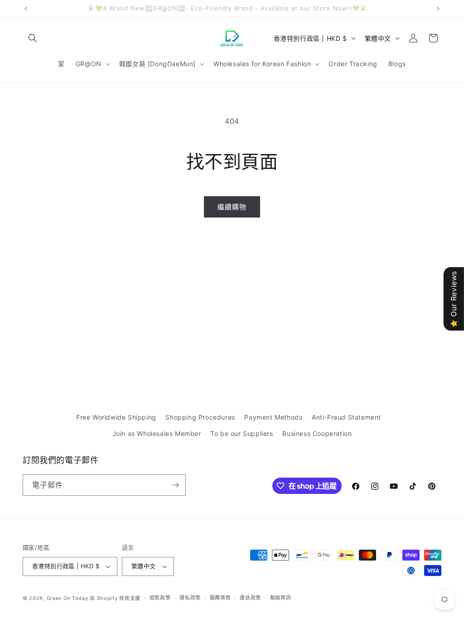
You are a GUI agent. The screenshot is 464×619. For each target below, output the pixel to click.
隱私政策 (190, 598)
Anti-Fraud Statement (346, 417)
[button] (33, 38)
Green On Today (67, 598)
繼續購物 (232, 207)
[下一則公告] (438, 8)
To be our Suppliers (241, 433)
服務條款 (220, 598)
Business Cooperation (317, 433)
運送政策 (250, 598)
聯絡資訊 (280, 598)
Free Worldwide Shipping (116, 417)
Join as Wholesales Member (156, 433)
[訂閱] (175, 485)
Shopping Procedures (200, 417)
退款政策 (160, 598)
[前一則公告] (26, 8)
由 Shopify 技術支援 (115, 598)
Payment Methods (273, 417)
